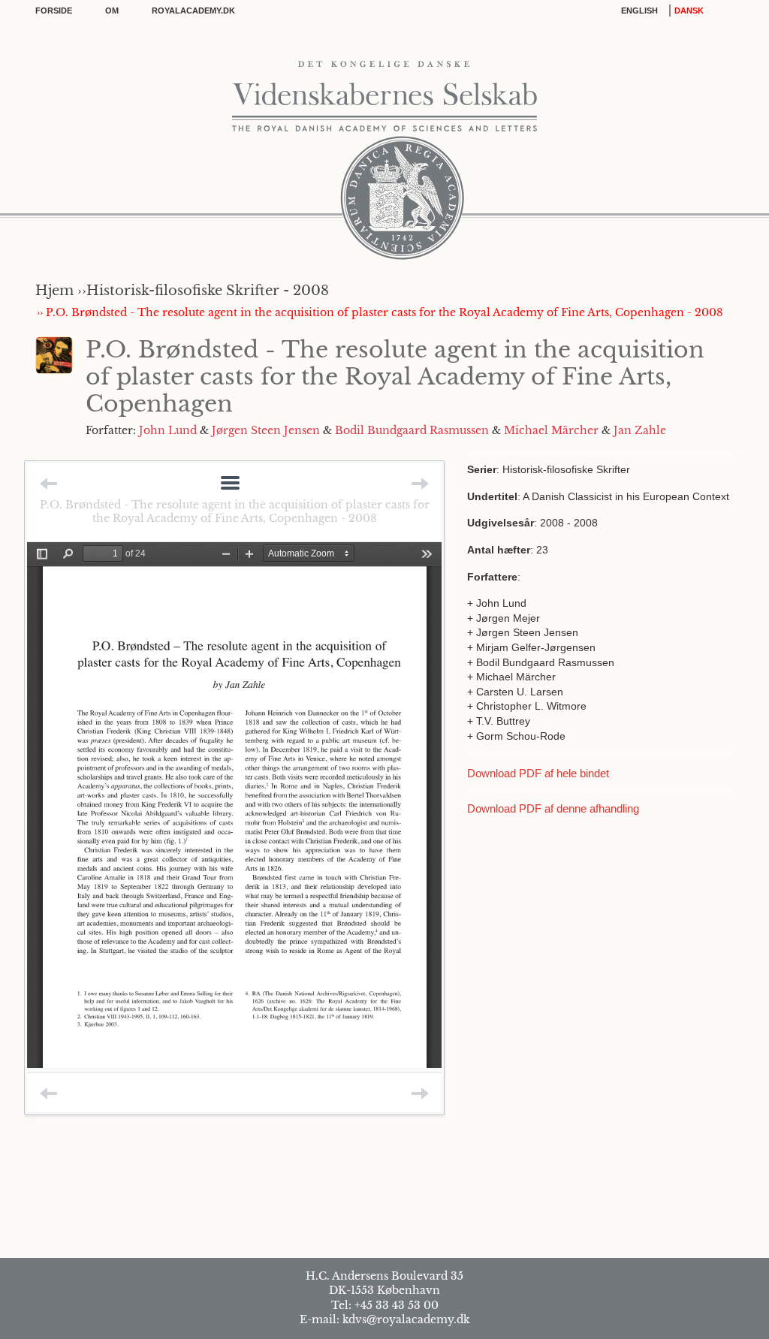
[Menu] (230, 484)
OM (112, 10)
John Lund (168, 430)
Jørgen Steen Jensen (266, 430)
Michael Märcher (551, 430)
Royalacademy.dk (193, 10)
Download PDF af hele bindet (538, 773)
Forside (53, 10)
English (639, 10)
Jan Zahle (640, 430)
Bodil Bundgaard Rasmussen (412, 430)
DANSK (689, 10)
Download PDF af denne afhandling (553, 808)
